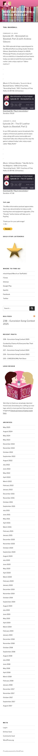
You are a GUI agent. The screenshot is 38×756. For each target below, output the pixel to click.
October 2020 (8, 548)
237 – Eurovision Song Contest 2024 (16, 350)
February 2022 (8, 485)
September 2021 (9, 506)
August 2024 (7, 431)
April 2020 (7, 573)
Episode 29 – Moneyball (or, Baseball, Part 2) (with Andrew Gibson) (17, 39)
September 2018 (9, 652)
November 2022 (9, 448)
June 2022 (6, 469)
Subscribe (24, 108)
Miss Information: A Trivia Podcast (19, 13)
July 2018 (6, 660)
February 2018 (8, 681)
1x (16, 105)
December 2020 (9, 539)
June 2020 (7, 564)
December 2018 (9, 639)
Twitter (5, 298)
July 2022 (6, 465)
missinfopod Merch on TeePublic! (15, 273)
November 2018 (9, 643)
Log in (5, 728)
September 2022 (9, 456)
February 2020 (8, 581)
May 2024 (6, 436)
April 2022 (7, 477)
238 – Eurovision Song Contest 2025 (16, 339)
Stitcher (6, 282)
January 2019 (7, 635)
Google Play (7, 286)
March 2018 (7, 677)
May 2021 (6, 519)
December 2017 (8, 689)
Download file (8, 111)
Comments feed (9, 736)
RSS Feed (7, 316)
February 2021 (8, 531)
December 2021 (8, 494)
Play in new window (21, 111)
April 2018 (6, 672)
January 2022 (8, 490)
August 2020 (7, 556)
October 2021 (8, 502)
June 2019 (6, 614)
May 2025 (6, 427)
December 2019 (9, 589)
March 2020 (7, 577)
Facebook (6, 294)
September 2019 (9, 602)
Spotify (5, 290)
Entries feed (7, 732)
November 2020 (9, 544)
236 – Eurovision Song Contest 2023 (16, 354)
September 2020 (9, 552)
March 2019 (7, 627)
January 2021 (7, 535)
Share (32, 108)
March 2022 (7, 481)
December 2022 (9, 444)
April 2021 (6, 523)
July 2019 (6, 610)
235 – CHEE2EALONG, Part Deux (14, 358)
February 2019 (8, 631)
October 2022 (8, 452)
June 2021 (6, 515)
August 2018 (7, 656)
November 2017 (8, 693)
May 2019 (6, 618)
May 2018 (6, 668)
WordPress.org (8, 740)
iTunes (5, 278)
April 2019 (6, 623)
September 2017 (9, 702)
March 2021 (7, 527)
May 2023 (6, 440)
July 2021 (6, 510)
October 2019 (8, 598)
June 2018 (6, 664)
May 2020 (6, 569)
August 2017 (7, 706)
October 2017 (8, 697)
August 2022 (7, 460)
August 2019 (7, 606)
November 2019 (9, 594)
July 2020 (6, 560)
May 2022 (6, 473)
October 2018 (8, 647)
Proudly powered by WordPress (13, 751)
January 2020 (8, 585)
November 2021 (8, 498)
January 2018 (7, 685)
